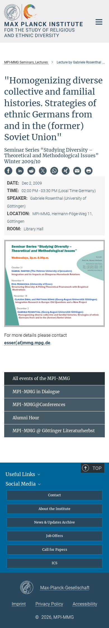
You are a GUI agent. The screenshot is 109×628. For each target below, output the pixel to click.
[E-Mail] (77, 171)
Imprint (19, 604)
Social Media (21, 484)
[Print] (88, 171)
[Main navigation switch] (99, 22)
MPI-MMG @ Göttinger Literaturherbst (54, 430)
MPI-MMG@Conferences (39, 404)
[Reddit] (31, 171)
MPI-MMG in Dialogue (36, 391)
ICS (54, 563)
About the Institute (54, 509)
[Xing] (65, 171)
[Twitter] (43, 171)
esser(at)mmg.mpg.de (27, 342)
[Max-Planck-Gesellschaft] (30, 588)
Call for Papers (54, 549)
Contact (54, 495)
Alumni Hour (26, 417)
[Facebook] (8, 171)
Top (97, 468)
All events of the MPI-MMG (41, 378)
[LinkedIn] (20, 171)
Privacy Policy (49, 604)
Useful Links (21, 474)
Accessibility (85, 604)
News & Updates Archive (54, 522)
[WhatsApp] (54, 171)
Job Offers (54, 536)
